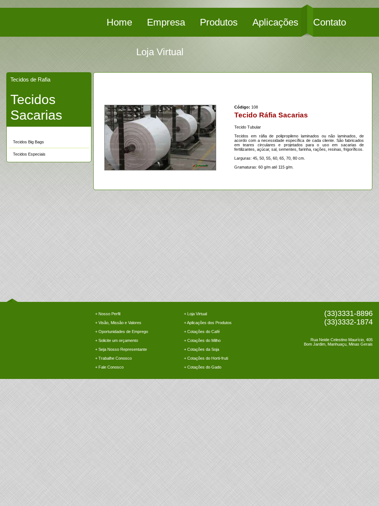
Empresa (166, 22)
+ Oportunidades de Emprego (121, 331)
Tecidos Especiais (29, 154)
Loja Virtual (160, 51)
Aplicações (275, 22)
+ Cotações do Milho (202, 340)
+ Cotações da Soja (201, 349)
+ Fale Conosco (109, 367)
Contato (329, 22)
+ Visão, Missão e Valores (118, 322)
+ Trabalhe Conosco (113, 358)
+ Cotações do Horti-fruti (206, 358)
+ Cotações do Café (202, 331)
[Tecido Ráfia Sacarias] (160, 137)
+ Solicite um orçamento (116, 340)
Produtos (219, 22)
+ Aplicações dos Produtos (208, 322)
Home (119, 22)
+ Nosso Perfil (107, 314)
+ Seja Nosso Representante (121, 349)
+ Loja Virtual (195, 314)
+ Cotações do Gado (202, 367)
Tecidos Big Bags (28, 142)
